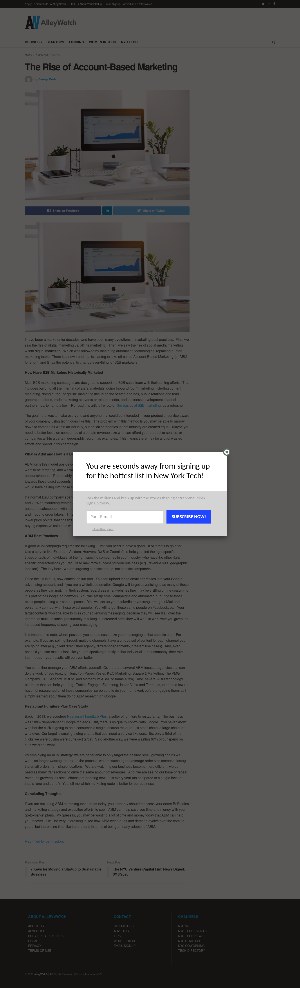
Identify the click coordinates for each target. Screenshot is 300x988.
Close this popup (103, 529)
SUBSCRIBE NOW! (189, 517)
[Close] (226, 452)
